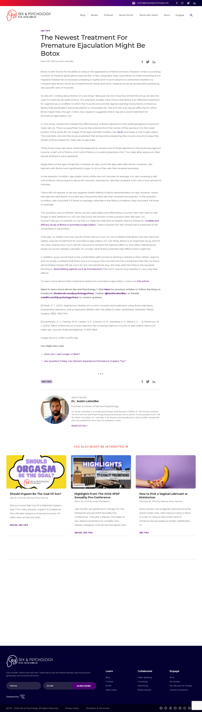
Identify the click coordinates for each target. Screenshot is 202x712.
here (120, 132)
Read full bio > (79, 425)
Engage (180, 15)
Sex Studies (175, 681)
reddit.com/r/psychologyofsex (59, 297)
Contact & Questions (179, 690)
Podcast (108, 15)
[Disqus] (101, 603)
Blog (82, 15)
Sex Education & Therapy (181, 686)
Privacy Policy (72, 708)
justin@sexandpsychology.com (153, 3)
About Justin (111, 690)
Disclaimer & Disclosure (97, 708)
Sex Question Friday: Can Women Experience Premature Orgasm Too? (85, 361)
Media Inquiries (144, 690)
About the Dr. (126, 15)
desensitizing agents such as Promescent (77, 269)
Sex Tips (45, 30)
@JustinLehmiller (115, 293)
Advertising (143, 686)
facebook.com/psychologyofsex (73, 293)
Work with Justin (148, 15)
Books (94, 15)
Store (167, 15)
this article (143, 281)
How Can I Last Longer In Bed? (62, 354)
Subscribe (84, 685)
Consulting (143, 681)
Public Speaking (145, 677)
